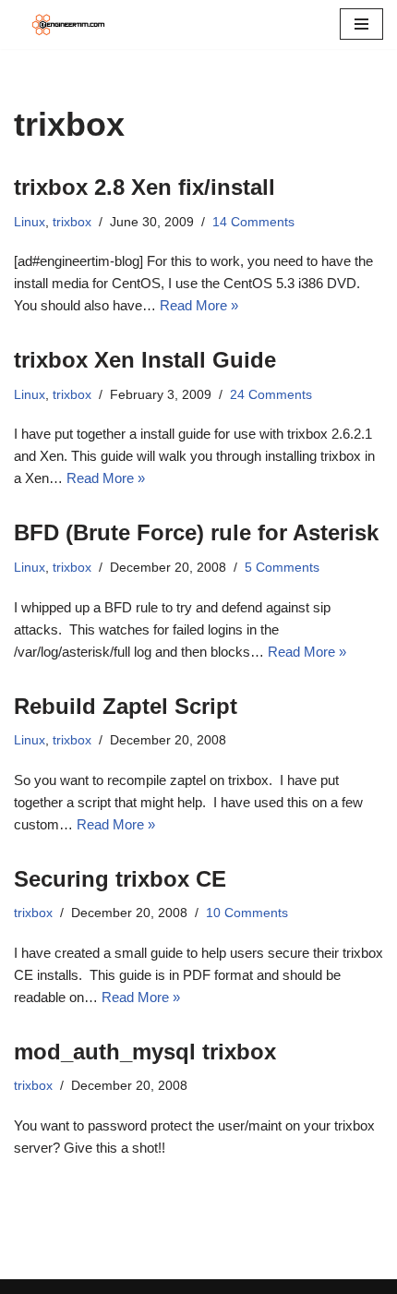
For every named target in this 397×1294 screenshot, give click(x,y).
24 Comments (271, 395)
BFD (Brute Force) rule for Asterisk (196, 532)
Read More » (199, 305)
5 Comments (282, 567)
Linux (29, 222)
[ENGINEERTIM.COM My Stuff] (69, 24)
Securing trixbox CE (120, 878)
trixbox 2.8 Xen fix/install (144, 187)
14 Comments (253, 222)
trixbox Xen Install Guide (145, 359)
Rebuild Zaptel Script (125, 706)
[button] (361, 24)
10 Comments (247, 913)
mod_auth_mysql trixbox (145, 1051)
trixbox (72, 222)
